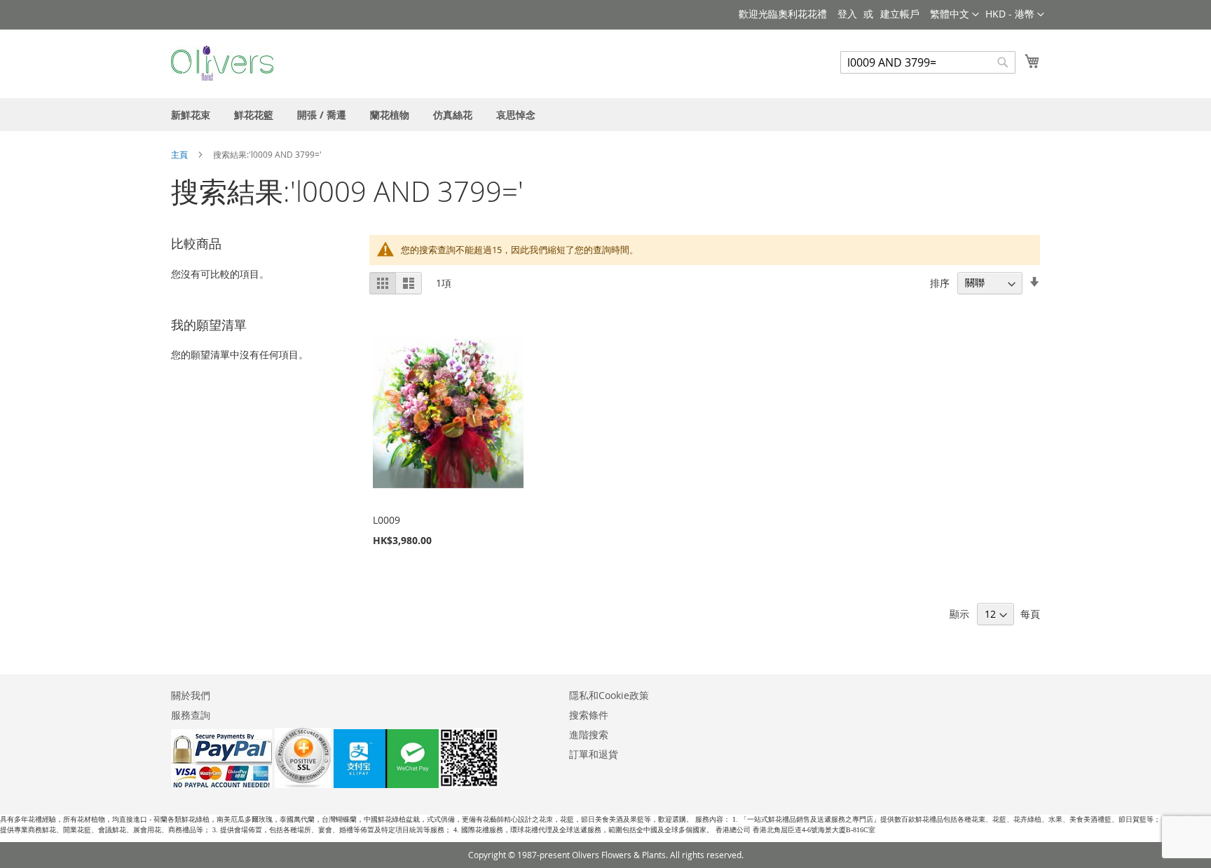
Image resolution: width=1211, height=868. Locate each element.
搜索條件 (588, 714)
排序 (940, 282)
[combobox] (927, 62)
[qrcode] (416, 784)
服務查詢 (190, 714)
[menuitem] (191, 114)
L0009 (386, 520)
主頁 (180, 154)
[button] (1014, 14)
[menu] (605, 114)
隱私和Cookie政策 (609, 695)
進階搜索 (588, 734)
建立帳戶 (899, 13)
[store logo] (222, 63)
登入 (847, 13)
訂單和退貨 (593, 754)
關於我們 (190, 695)
